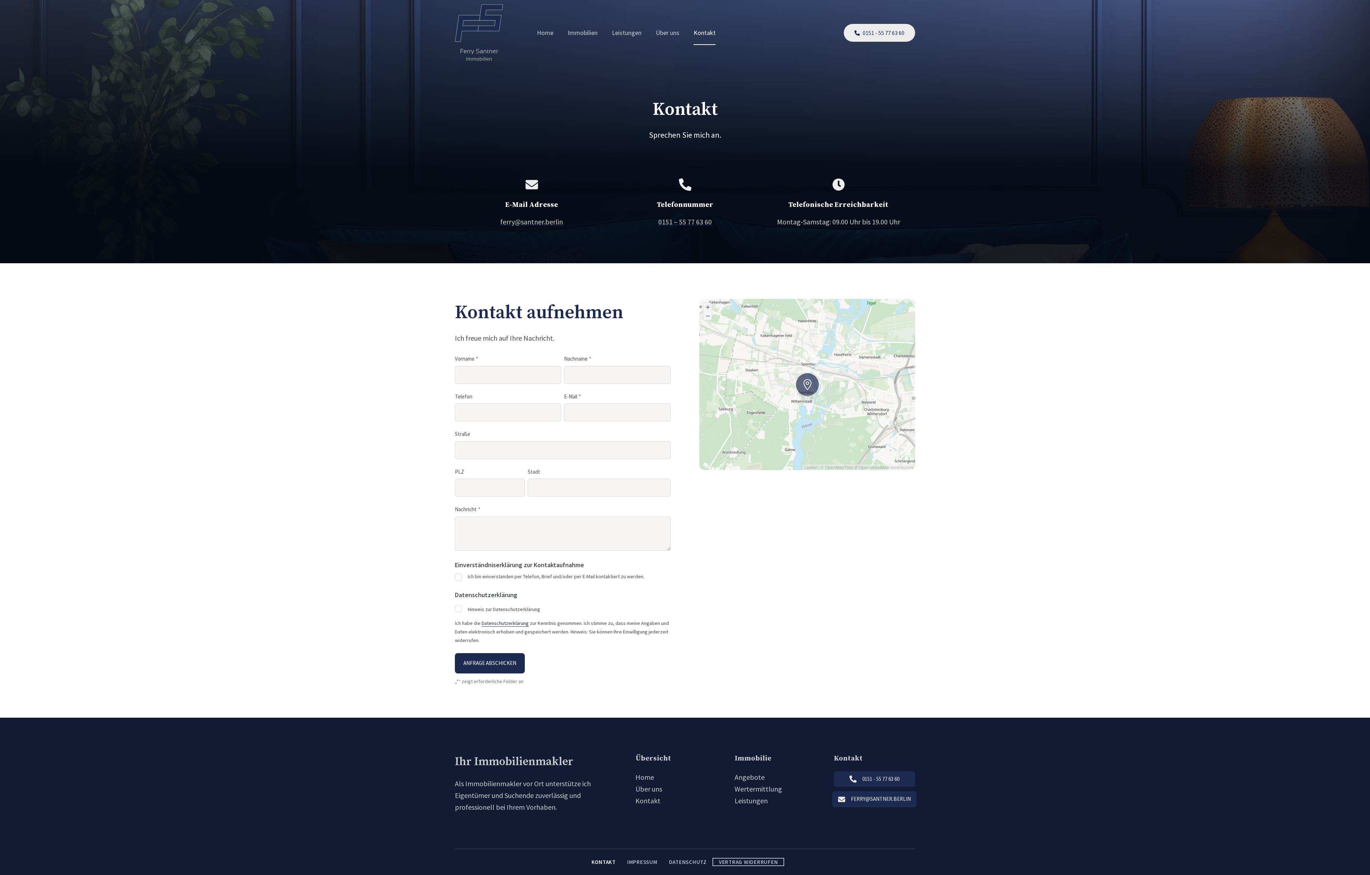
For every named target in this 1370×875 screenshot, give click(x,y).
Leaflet (810, 467)
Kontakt (705, 33)
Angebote (750, 777)
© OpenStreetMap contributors (883, 467)
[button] (798, 375)
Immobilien (583, 33)
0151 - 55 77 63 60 (883, 32)
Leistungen (626, 33)
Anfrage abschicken (489, 663)
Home (545, 33)
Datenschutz (688, 862)
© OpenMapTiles (837, 467)
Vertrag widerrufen (748, 862)
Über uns (667, 33)
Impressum (642, 862)
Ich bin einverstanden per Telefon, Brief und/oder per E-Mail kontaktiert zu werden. (556, 576)
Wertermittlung (758, 788)
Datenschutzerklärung (505, 623)
